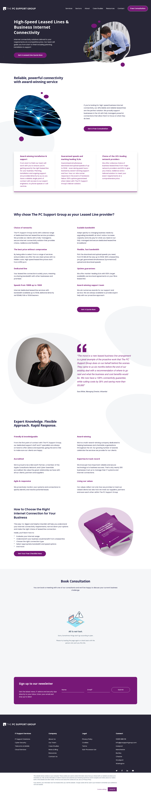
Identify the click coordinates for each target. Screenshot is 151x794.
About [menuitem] (87, 8)
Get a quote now (88, 309)
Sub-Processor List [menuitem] (89, 749)
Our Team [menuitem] (52, 742)
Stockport (119, 760)
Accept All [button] (112, 789)
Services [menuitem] (69, 8)
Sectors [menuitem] (78, 8)
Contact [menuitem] (121, 8)
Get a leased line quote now (30, 55)
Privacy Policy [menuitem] (87, 739)
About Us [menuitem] (52, 739)
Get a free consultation (98, 129)
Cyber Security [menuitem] (20, 742)
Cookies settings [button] (102, 789)
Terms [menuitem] (84, 746)
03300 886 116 (121, 739)
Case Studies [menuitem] (98, 8)
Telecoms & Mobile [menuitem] (22, 746)
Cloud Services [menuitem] (20, 749)
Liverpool (119, 746)
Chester (119, 756)
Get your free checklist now (30, 553)
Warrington (120, 763)
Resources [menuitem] (110, 8)
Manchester (120, 749)
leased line (42, 529)
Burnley (118, 753)
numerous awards (90, 290)
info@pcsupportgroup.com (126, 742)
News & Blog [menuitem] (53, 749)
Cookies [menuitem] (85, 742)
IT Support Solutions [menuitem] (22, 739)
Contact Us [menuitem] (53, 756)
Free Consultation (137, 8)
